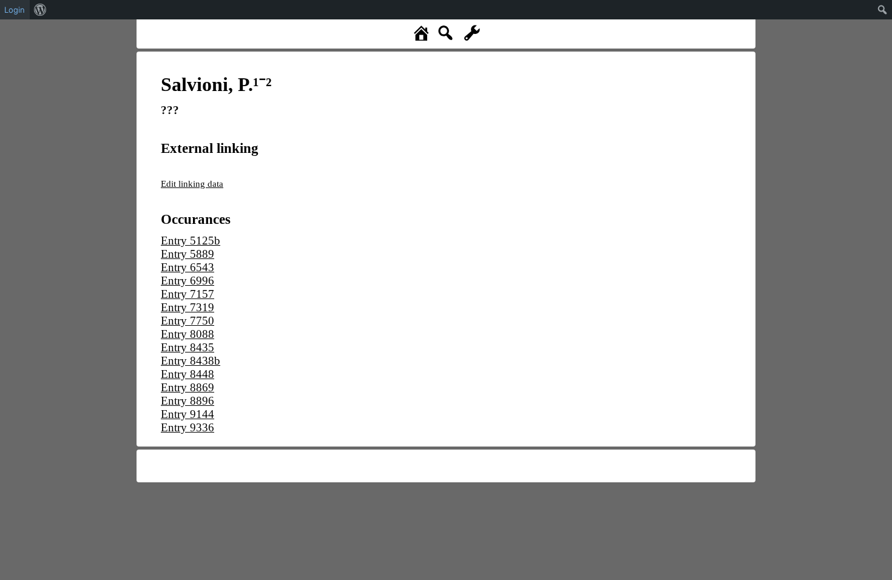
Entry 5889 (187, 254)
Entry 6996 (187, 280)
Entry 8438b (190, 360)
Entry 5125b (190, 240)
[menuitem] (40, 9)
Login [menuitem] (14, 10)
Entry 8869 (187, 387)
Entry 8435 (187, 347)
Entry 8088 (187, 334)
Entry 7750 (187, 320)
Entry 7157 (187, 294)
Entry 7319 (187, 307)
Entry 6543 (187, 267)
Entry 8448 (187, 374)
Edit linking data (192, 183)
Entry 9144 (187, 414)
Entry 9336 (187, 427)
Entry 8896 (187, 400)
